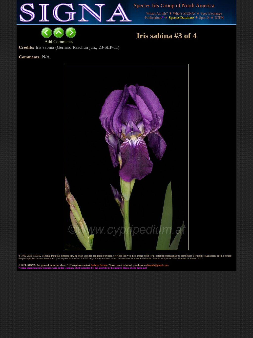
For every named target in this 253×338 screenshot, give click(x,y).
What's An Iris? (157, 13)
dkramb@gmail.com (157, 265)
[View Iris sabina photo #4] (70, 37)
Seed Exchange (211, 13)
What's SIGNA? (184, 13)
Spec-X (205, 18)
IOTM (219, 18)
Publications (154, 18)
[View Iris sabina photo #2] (46, 37)
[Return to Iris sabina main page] (58, 37)
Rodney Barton (99, 265)
